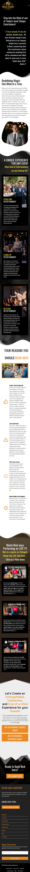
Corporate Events (5, 824)
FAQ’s (3, 833)
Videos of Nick (5, 827)
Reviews (3, 830)
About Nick (4, 814)
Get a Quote (4, 837)
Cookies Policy (10, 871)
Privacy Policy (9, 868)
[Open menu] (28, 5)
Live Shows (4, 818)
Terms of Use (15, 868)
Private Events (5, 821)
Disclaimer (22, 868)
